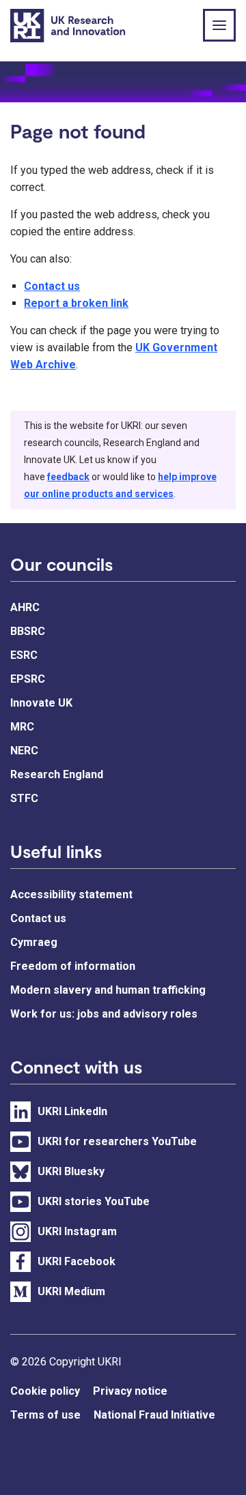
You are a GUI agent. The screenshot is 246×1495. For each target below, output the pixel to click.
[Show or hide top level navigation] (219, 25)
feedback (68, 476)
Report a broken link (76, 303)
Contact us (52, 286)
